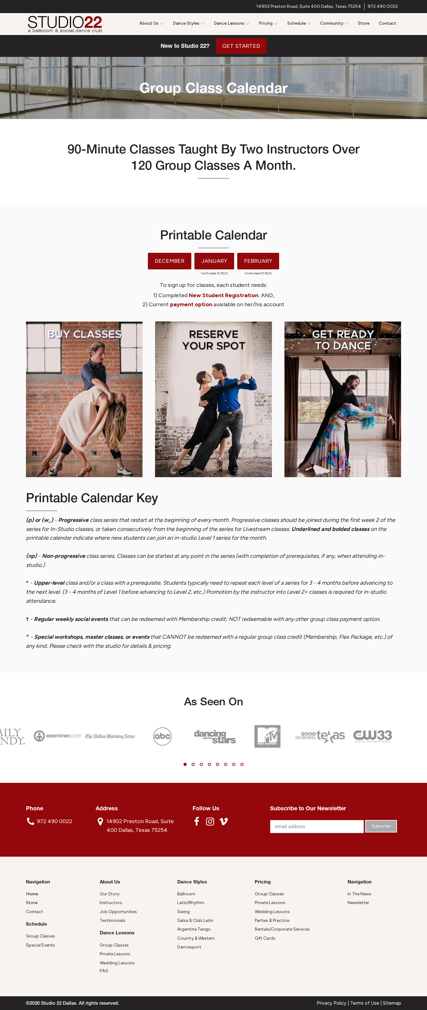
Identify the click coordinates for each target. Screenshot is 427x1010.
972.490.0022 (383, 6)
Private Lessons (115, 954)
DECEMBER (169, 261)
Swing (183, 911)
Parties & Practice (272, 920)
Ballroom (186, 894)
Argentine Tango (194, 929)
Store (363, 23)
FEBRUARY (258, 261)
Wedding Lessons (117, 963)
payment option (191, 304)
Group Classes (40, 936)
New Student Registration (223, 295)
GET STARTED (241, 45)
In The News (359, 894)
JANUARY (214, 261)
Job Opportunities (118, 911)
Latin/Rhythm (190, 902)
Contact (387, 23)
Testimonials (112, 920)
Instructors (111, 902)
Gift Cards (265, 938)
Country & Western (196, 938)
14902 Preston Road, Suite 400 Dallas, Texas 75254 (308, 6)
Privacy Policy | (333, 1003)
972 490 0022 (54, 821)
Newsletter (358, 902)
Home (32, 894)
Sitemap (392, 1003)
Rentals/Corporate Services (282, 929)
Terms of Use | (366, 1003)
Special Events (40, 945)
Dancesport (189, 947)
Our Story (109, 894)
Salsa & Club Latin (195, 920)
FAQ (104, 970)
